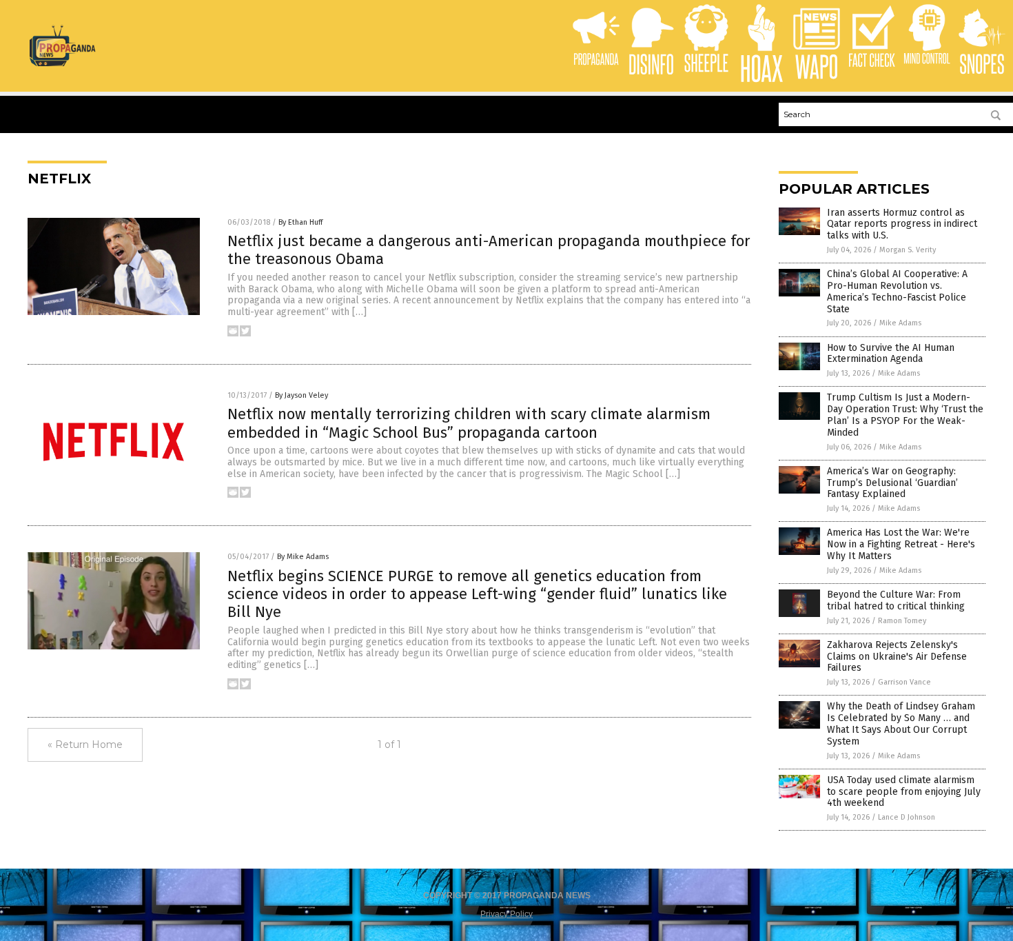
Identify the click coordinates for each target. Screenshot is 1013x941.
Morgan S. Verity (907, 249)
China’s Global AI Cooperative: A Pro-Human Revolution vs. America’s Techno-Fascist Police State (897, 291)
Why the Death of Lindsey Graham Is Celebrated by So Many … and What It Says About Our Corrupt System (901, 723)
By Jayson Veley (301, 395)
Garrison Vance (904, 682)
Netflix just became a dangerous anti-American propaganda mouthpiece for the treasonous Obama (488, 250)
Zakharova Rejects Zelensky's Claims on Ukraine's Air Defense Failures (897, 656)
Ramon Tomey (902, 620)
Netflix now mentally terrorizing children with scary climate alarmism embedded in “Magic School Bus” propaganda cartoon (468, 423)
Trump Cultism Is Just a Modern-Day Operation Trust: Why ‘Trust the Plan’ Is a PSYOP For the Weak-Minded (905, 415)
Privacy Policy (506, 914)
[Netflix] (62, 63)
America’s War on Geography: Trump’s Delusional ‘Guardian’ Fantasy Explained (892, 482)
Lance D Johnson (906, 817)
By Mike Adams (303, 556)
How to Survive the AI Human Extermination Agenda (890, 353)
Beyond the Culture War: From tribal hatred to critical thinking (896, 600)
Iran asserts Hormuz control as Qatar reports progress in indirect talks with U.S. (902, 224)
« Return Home (85, 744)
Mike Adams (900, 322)
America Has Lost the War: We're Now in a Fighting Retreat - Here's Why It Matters (901, 544)
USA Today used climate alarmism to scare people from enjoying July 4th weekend (904, 791)
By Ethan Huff (300, 222)
